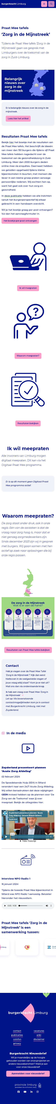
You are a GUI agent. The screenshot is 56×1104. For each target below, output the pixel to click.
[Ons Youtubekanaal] (25, 1092)
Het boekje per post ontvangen (20, 221)
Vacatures (39, 1031)
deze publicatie (13, 196)
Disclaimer (38, 1039)
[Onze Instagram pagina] (38, 1092)
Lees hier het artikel (18, 118)
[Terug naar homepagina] (28, 1013)
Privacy (17, 1043)
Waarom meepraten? (28, 355)
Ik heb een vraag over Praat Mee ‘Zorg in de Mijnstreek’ (27, 694)
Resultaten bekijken (28, 423)
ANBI (39, 1035)
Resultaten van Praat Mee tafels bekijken (28, 650)
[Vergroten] (51, 600)
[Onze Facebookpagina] (19, 1092)
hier (11, 142)
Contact (17, 1031)
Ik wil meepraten (28, 288)
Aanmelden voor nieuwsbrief (28, 1073)
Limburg (14, 4)
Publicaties (17, 1035)
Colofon (17, 1039)
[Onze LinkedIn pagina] (31, 1092)
